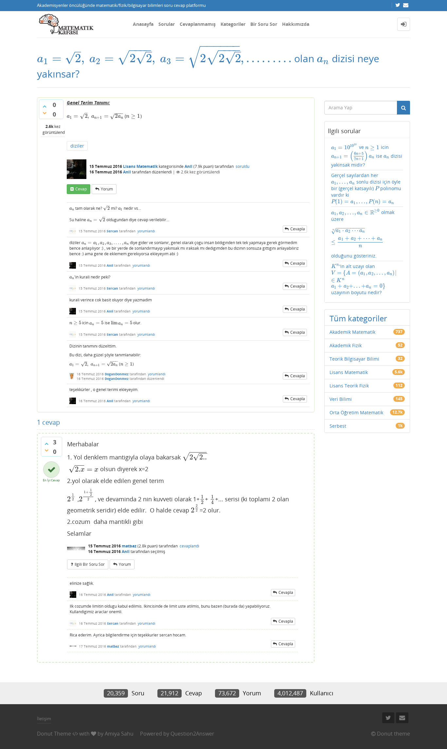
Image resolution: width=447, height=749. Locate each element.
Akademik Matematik (352, 332)
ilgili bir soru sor (90, 564)
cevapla (297, 229)
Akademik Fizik (346, 345)
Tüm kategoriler (358, 318)
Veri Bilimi (341, 399)
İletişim (44, 719)
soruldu (242, 166)
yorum (107, 189)
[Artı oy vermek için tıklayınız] (44, 106)
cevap (81, 189)
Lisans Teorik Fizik (349, 386)
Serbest (338, 426)
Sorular (166, 24)
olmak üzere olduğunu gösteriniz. (365, 234)
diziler (77, 146)
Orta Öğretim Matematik (356, 412)
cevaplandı (189, 546)
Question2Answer (192, 733)
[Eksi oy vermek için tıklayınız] (44, 112)
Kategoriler (233, 24)
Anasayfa (143, 24)
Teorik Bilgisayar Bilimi (354, 359)
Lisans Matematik (140, 166)
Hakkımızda (295, 24)
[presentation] (164, 58)
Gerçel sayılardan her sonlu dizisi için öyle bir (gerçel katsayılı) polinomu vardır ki (366, 188)
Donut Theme (54, 733)
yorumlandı (146, 231)
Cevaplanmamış (198, 24)
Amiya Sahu (119, 733)
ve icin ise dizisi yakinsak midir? (366, 155)
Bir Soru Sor (263, 24)
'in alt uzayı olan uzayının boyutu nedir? (364, 279)
